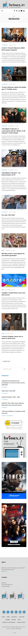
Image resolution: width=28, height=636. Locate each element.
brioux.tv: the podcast (9, 622)
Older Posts (6, 361)
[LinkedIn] (24, 612)
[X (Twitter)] (8, 612)
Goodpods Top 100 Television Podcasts (14, 427)
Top (14, 632)
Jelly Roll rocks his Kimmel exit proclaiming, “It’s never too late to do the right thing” (13, 382)
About (3, 616)
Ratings (14, 619)
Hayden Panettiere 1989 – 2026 (11, 397)
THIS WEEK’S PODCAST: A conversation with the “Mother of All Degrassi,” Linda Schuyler (13, 131)
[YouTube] (20, 612)
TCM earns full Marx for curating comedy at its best (13, 412)
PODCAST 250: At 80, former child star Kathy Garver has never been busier (13, 404)
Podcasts (4, 126)
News (3, 250)
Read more (4, 571)
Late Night (4, 387)
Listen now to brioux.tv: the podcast (14, 428)
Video (19, 619)
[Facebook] (4, 612)
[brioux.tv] (14, 4)
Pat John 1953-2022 (8, 215)
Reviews (8, 619)
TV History (5, 45)
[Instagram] (12, 612)
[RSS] (16, 612)
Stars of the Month (7, 415)
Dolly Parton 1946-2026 (8, 391)
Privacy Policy (21, 622)
